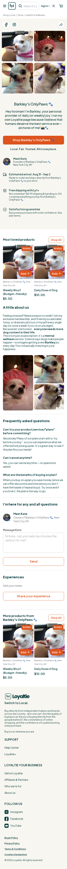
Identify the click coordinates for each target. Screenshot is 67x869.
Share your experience (33, 596)
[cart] (61, 6)
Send (33, 561)
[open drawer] (4, 6)
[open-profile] (53, 6)
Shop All (56, 239)
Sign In (44, 6)
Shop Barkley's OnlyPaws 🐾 (34, 140)
